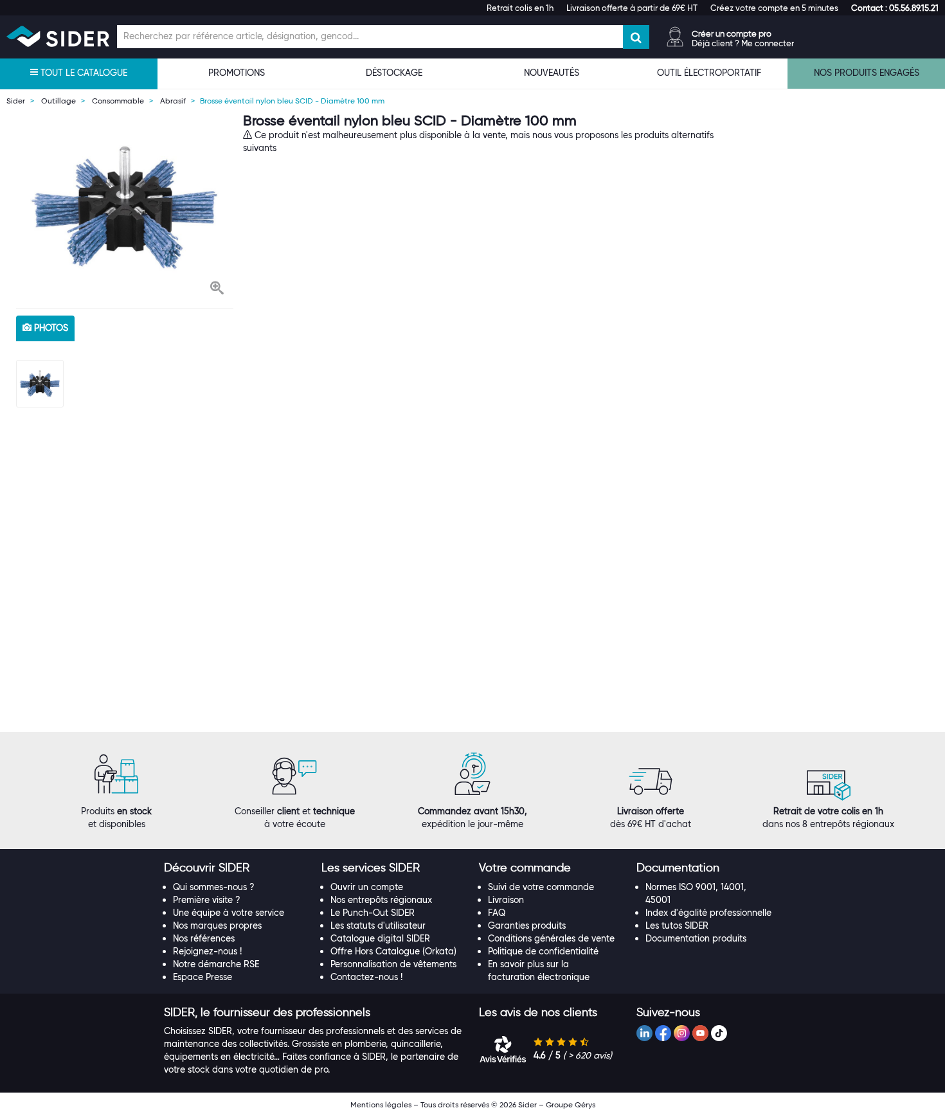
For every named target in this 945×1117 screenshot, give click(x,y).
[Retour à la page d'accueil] (57, 36)
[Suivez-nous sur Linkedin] (644, 1033)
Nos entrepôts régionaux (381, 900)
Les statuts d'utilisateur (378, 925)
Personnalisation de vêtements (393, 964)
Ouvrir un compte (366, 887)
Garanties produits (527, 925)
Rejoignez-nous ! (207, 951)
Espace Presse (202, 977)
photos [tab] (50, 328)
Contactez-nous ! (366, 977)
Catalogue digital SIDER (380, 938)
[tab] (236, 868)
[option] (124, 207)
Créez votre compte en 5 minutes (774, 8)
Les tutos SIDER (676, 925)
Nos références (204, 938)
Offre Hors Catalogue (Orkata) (393, 951)
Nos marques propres (217, 925)
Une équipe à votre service (228, 912)
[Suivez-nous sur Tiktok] (719, 1033)
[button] (895, 8)
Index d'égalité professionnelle (708, 912)
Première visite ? (206, 900)
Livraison (506, 900)
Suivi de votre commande (541, 887)
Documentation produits (695, 938)
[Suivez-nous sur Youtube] (700, 1033)
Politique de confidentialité (543, 951)
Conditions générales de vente (551, 938)
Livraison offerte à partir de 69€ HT (632, 8)
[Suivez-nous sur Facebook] (663, 1033)
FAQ (496, 912)
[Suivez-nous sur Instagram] (682, 1033)
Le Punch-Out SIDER (372, 912)
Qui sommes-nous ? (214, 887)
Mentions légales (380, 1104)
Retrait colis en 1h (520, 8)
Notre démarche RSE (216, 964)
